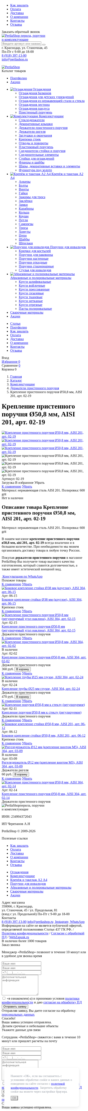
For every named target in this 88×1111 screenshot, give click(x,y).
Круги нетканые (31, 301)
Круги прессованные (34, 289)
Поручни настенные (33, 258)
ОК (14, 1098)
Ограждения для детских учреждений (46, 97)
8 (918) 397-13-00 (14, 55)
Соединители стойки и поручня (42, 151)
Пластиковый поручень (36, 147)
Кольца (24, 212)
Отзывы (16, 24)
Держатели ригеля (32, 131)
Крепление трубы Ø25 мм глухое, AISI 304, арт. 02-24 (41, 689)
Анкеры (25, 181)
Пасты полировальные (35, 308)
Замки (23, 205)
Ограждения (41, 89)
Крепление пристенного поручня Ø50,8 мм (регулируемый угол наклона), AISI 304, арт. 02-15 (38, 628)
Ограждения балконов (35, 93)
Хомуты (25, 231)
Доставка (17, 13)
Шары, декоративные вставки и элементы (49, 166)
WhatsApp (77, 922)
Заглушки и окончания (35, 135)
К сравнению (11, 486)
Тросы (23, 228)
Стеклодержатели (32, 120)
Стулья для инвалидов (35, 270)
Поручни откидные (33, 262)
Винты (24, 189)
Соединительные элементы (39, 154)
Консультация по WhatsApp (22, 576)
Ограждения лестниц (34, 104)
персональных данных (18, 1014)
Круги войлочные (32, 285)
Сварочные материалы (26, 312)
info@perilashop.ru (15, 59)
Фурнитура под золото (35, 170)
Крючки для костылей (35, 251)
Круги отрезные (30, 305)
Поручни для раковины (36, 255)
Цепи (23, 235)
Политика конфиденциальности (25, 933)
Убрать (27, 486)
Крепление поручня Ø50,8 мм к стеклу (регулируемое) (41, 712)
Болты (23, 185)
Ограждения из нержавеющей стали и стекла (52, 101)
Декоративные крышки (36, 124)
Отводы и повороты (33, 143)
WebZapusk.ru (19, 937)
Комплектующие (51, 116)
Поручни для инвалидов (67, 247)
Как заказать (19, 5)
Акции (15, 82)
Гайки (23, 193)
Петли (23, 220)
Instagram (61, 922)
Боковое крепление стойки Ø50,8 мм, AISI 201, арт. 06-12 (43, 735)
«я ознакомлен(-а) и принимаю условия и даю (42, 1000)
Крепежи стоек (30, 139)
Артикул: (8, 479)
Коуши (24, 216)
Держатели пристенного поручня (43, 128)
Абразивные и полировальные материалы (40, 278)
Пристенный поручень (35, 112)
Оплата (15, 9)
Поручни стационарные (36, 266)
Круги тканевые (31, 297)
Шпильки (26, 243)
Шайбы (24, 239)
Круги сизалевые (31, 293)
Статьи (15, 323)
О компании (19, 17)
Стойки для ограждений (36, 158)
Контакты (17, 20)
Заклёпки (25, 201)
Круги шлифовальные (35, 281)
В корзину (22, 669)
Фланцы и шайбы (31, 162)
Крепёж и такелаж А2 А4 (28, 880)
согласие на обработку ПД (62, 1002)
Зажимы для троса (32, 197)
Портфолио (18, 78)
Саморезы (26, 224)
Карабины (26, 208)
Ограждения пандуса (34, 108)
